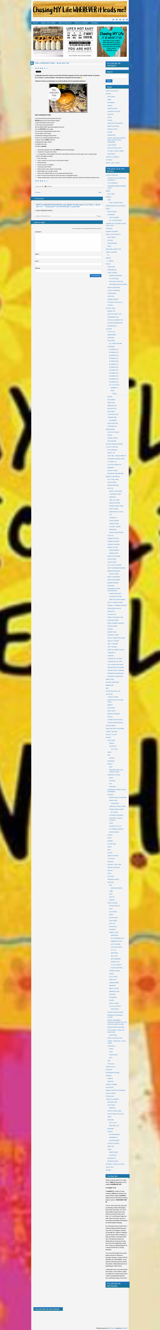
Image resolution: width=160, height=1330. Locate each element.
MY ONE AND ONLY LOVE (113, 691)
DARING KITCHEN (113, 547)
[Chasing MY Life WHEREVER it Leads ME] (80, 9)
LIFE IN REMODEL (113, 183)
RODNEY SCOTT (115, 962)
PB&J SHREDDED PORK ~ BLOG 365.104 (52, 63)
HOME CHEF (112, 979)
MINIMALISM (109, 685)
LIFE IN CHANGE (114, 278)
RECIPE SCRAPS (114, 574)
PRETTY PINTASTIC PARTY (115, 602)
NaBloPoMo (111, 585)
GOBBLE (111, 974)
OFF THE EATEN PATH (115, 220)
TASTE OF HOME (114, 1003)
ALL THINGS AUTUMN (115, 343)
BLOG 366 (110, 535)
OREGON (110, 1131)
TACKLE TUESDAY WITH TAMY (116, 638)
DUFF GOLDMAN (114, 217)
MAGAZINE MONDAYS (114, 571)
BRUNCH (110, 764)
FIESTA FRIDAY (112, 559)
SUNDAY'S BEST (112, 632)
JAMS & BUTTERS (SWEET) (115, 123)
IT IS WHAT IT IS (112, 461)
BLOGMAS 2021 (113, 370)
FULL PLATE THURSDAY (114, 565)
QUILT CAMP (111, 194)
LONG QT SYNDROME (114, 290)
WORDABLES (113, 529)
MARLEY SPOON (114, 988)
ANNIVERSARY (112, 335)
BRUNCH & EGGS (112, 108)
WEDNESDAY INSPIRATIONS (116, 473)
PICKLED (110, 870)
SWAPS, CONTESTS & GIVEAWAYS (115, 1090)
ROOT (110, 1057)
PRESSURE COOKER (113, 879)
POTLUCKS (111, 876)
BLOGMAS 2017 (113, 358)
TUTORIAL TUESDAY (115, 526)
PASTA (111, 778)
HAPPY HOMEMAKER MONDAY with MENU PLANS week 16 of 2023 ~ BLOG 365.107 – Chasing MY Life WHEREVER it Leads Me (68, 206)
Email (37, 261)
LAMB (111, 891)
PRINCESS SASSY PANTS (116, 506)
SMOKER (111, 758)
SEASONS (108, 1075)
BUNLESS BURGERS (116, 888)
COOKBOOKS (111, 214)
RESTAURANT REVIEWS (112, 1072)
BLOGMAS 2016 (113, 355)
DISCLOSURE (111, 708)
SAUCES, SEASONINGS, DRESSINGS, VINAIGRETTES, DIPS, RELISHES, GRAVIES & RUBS (117, 1022)
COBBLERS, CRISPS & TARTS (117, 806)
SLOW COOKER (112, 145)
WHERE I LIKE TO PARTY (48, 23)
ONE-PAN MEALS (111, 725)
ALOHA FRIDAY (112, 482)
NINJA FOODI (113, 1035)
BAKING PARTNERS (113, 485)
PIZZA (109, 873)
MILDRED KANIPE (114, 1140)
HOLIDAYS (109, 329)
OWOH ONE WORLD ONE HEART (115, 728)
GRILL (109, 850)
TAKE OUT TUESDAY (113, 641)
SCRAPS (111, 1000)
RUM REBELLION (114, 1125)
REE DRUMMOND (116, 959)
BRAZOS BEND (113, 1152)
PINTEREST (112, 994)
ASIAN (109, 99)
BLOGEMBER (113, 420)
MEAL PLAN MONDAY (114, 577)
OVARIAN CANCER (113, 299)
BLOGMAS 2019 (113, 364)
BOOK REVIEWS (112, 211)
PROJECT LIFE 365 (111, 734)
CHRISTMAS (111, 346)
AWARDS (110, 705)
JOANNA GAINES (114, 982)
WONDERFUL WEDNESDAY (115, 676)
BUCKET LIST (111, 453)
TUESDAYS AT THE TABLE (115, 658)
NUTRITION (111, 296)
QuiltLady (49, 186)
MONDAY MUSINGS (113, 583)
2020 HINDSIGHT (112, 450)
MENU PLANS (110, 679)
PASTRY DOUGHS (114, 832)
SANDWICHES (112, 135)
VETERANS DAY (112, 426)
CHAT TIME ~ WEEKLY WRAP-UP (117, 456)
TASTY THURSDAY (113, 644)
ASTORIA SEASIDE (114, 1134)
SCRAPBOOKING (112, 243)
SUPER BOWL (110, 1087)
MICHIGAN (111, 1120)
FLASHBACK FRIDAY (115, 494)
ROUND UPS (111, 611)
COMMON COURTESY (114, 541)
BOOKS (108, 209)
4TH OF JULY (111, 332)
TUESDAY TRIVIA (114, 523)
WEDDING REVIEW (113, 1161)
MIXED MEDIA (112, 237)
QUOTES (110, 435)
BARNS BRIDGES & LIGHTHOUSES (115, 206)
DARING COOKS (113, 553)
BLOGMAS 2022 (113, 373)
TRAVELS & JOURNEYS (81, 23)
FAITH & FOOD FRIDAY (114, 556)
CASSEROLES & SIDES (114, 111)
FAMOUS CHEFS (113, 932)
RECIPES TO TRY (111, 1067)
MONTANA (111, 1128)
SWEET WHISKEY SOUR (115, 202)
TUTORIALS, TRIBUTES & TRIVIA (115, 1164)
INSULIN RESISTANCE (114, 287)
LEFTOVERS (111, 858)
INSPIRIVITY (112, 497)
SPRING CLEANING (111, 1084)
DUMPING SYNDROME (115, 275)
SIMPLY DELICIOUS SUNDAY (117, 599)
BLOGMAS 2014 (113, 349)
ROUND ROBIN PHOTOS (114, 608)
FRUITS (110, 117)
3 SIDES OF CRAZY (113, 697)
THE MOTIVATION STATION (115, 722)
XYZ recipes (111, 1064)
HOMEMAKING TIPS (113, 317)
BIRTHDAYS (111, 337)
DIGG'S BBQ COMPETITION (113, 249)
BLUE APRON (113, 912)
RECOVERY (109, 1069)
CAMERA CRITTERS (113, 538)
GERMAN (110, 841)
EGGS (110, 767)
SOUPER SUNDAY (112, 626)
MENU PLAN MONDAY (114, 580)
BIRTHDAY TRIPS (112, 1102)
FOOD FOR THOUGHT (114, 432)
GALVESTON (112, 1155)
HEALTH (108, 264)
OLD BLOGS (109, 694)
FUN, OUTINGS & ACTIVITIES (116, 1114)
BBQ (109, 755)
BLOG (110, 909)
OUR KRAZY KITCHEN (115, 596)
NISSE (112, 390)
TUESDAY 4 (111, 655)
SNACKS (111, 743)
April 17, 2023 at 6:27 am (43, 216)
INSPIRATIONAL (110, 429)
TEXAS (109, 1149)
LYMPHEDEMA (112, 293)
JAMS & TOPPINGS (113, 855)
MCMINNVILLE (113, 1137)
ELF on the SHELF (114, 385)
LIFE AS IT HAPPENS (112, 447)
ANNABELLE (114, 387)
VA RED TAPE (110, 1167)
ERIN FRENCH (115, 1009)
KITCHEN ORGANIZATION (115, 323)
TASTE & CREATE (111, 1093)
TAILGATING (112, 746)
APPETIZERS (111, 96)
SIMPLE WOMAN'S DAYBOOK (116, 623)
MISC (107, 688)
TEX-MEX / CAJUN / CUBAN (116, 151)
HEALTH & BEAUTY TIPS (114, 314)
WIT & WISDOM (112, 441)
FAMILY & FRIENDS (111, 252)
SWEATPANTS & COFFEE (116, 512)
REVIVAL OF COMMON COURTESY (117, 605)
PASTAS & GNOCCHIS (114, 867)
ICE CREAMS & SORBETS (116, 829)
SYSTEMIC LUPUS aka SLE (115, 302)
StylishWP (124, 1328)
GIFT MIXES (114, 812)
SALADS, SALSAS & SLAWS (115, 1012)
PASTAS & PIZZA (112, 129)
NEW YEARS (111, 411)
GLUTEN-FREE (112, 844)
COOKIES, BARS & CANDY (116, 809)
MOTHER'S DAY (112, 408)
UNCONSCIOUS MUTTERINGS (116, 667)
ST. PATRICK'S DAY (113, 414)
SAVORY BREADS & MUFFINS (116, 1027)
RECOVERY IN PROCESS (116, 281)
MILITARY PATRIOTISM (112, 682)
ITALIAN (110, 120)
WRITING (108, 1170)
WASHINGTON (112, 1158)
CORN (111, 1052)
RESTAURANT (113, 997)
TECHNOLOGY (110, 1096)
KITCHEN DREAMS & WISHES (114, 444)
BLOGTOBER (111, 340)
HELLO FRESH (113, 976)
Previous (37, 192)
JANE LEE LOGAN (114, 500)
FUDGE (111, 823)
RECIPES (35, 23)
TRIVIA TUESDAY (114, 520)
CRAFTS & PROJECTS (64, 23)
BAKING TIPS (111, 311)
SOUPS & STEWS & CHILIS (115, 1038)
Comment (38, 232)
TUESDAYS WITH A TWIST (115, 661)
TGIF (110, 515)
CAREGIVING (111, 267)
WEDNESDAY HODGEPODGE (116, 673)
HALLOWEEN (111, 399)
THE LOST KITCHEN (115, 1006)
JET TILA (113, 950)
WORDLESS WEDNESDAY (116, 532)
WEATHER (110, 1081)
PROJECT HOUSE (112, 470)
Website (37, 268)
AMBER (108, 191)
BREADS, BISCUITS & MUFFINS (118, 797)
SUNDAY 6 (110, 629)
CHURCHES (109, 228)
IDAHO (109, 1117)
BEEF (110, 885)
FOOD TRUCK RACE (116, 947)
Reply (99, 216)
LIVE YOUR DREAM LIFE (114, 464)
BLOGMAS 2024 (113, 379)
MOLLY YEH (114, 956)
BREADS (110, 105)
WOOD (109, 246)
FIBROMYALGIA (112, 270)
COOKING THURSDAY (112, 231)
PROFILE (110, 717)
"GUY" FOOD (114, 749)
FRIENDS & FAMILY (114, 971)
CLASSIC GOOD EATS (115, 593)
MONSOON (112, 1108)
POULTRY (111, 897)
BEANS (111, 1049)
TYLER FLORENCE (116, 965)
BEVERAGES (111, 102)
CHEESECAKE (115, 803)
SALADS (110, 132)
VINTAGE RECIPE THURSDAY (116, 670)
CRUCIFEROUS (113, 1055)
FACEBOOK (112, 929)
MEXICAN (110, 861)
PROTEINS (111, 882)
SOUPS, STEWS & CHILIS (115, 148)
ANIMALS (108, 197)
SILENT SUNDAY (113, 509)
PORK (110, 894)
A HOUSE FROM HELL (112, 175)
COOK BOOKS (113, 920)
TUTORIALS (94, 23)
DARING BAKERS (114, 550)
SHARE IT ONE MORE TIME (115, 617)
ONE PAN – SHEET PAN (114, 864)
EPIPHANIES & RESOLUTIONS (116, 459)
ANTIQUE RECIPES (114, 906)
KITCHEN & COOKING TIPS (115, 320)
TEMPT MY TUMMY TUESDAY (116, 650)
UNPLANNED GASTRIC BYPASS (118, 284)
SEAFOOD (112, 900)
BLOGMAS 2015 (113, 352)
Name (37, 254)
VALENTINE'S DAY (113, 423)
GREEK (110, 847)
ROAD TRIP (111, 1146)
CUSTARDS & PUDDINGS (116, 815)
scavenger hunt (112, 614)
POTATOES (112, 780)
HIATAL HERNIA (112, 273)
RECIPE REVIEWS (113, 903)
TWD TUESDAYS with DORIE (115, 664)
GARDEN (108, 258)
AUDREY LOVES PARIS (115, 491)
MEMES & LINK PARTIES (113, 476)
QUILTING (110, 240)
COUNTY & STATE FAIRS (114, 1111)
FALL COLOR (113, 1122)
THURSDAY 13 (113, 518)
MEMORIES (111, 467)
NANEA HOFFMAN (114, 503)
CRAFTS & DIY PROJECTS (113, 234)
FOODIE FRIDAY (112, 562)
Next (100, 192)
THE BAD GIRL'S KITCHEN (115, 719)
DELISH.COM (112, 926)
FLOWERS (110, 261)
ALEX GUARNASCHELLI (117, 938)
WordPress (111, 1328)
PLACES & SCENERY (113, 1143)
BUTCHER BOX (113, 917)
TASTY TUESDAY (112, 647)
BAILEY (114, 393)
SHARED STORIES (113, 438)
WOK (109, 1061)
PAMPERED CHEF (114, 991)
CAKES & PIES (113, 800)
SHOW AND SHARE (113, 620)
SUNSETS (110, 1078)
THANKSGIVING (112, 417)
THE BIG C (110, 305)
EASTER (110, 397)
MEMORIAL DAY (112, 405)
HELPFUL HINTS (110, 308)
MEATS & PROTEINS (113, 126)
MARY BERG (114, 953)
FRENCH (110, 835)
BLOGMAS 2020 (113, 367)
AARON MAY (114, 935)
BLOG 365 (110, 488)
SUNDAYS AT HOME (113, 635)
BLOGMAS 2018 (113, 361)
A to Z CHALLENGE (113, 479)
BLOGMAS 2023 (113, 376)
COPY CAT (112, 923)
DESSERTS (111, 114)
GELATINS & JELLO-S (115, 826)
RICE (110, 783)
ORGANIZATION (112, 326)
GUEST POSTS (112, 711)
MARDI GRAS (111, 402)
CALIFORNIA (111, 1105)
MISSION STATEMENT (114, 714)
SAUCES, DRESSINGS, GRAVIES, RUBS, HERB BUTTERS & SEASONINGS (116, 140)
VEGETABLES (111, 154)
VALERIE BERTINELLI (117, 968)
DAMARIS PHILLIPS (116, 941)
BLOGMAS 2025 (113, 382)
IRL (108, 255)
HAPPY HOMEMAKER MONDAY (116, 568)
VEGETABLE (112, 786)
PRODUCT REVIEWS (111, 731)
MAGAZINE (112, 985)
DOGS (109, 200)
